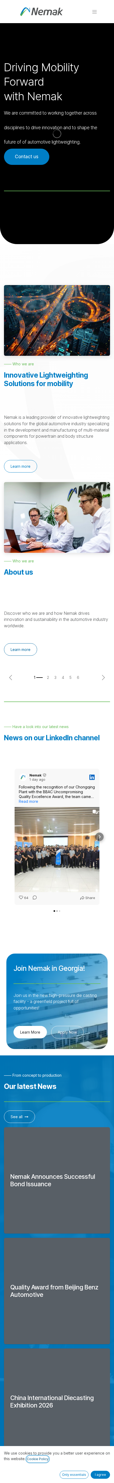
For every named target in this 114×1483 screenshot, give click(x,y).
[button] (14, 837)
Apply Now (67, 1032)
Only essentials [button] (74, 1475)
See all (17, 1116)
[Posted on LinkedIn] (92, 777)
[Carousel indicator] (38, 677)
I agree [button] (100, 1475)
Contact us (26, 156)
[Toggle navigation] (94, 11)
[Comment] (33, 898)
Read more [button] (28, 801)
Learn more (20, 466)
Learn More (30, 1032)
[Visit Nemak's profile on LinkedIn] (23, 777)
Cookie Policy (38, 1459)
